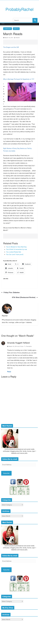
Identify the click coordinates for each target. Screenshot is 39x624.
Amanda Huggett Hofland (18, 342)
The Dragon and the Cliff (11, 47)
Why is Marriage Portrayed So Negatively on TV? (18, 79)
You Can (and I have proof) (14, 254)
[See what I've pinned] (26, 482)
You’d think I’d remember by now (16, 249)
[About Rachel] (9, 438)
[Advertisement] (21, 42)
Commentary (7, 28)
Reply (9, 372)
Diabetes (16, 28)
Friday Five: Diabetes (12, 292)
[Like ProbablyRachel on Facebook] (13, 482)
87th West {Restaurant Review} (23, 297)
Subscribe (6, 473)
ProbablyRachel (20, 9)
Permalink (29, 346)
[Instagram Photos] (20, 482)
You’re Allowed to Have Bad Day (16, 247)
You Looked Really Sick (13, 252)
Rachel (18, 37)
